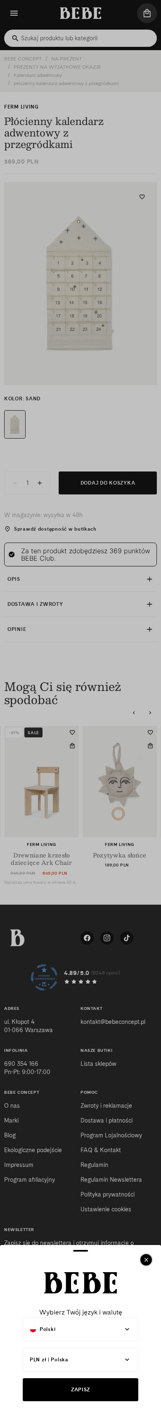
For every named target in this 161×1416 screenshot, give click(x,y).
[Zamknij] (146, 1259)
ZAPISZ (80, 1389)
